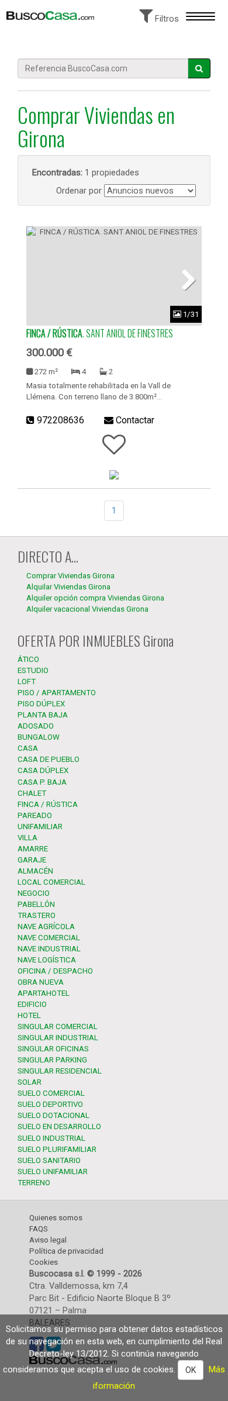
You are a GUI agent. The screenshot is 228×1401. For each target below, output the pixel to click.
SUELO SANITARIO (49, 1160)
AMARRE (33, 848)
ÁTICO (28, 659)
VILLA (27, 837)
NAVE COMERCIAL (49, 937)
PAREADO (35, 815)
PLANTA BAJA (43, 714)
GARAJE (32, 859)
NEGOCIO (34, 893)
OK (190, 1370)
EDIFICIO (32, 1004)
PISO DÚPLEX (41, 703)
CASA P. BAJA (42, 782)
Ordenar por (79, 190)
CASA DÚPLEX (43, 770)
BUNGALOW (39, 737)
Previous (44, 279)
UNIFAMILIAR (40, 826)
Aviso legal (48, 1240)
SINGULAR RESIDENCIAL (60, 1071)
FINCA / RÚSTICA (48, 804)
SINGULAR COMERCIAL (58, 1026)
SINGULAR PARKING (52, 1059)
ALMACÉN (35, 871)
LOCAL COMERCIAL (51, 882)
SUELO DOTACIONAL (53, 1115)
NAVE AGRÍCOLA (46, 926)
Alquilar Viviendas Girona (68, 586)
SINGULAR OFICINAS (53, 1048)
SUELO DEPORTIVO (50, 1104)
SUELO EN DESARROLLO (59, 1126)
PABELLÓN (36, 904)
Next (184, 279)
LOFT (27, 681)
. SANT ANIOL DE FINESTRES (99, 333)
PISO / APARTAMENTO (57, 692)
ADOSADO (36, 726)
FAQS (38, 1228)
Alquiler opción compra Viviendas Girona (95, 597)
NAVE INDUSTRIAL (49, 948)
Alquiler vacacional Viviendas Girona (87, 609)
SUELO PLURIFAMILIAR (57, 1149)
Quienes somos (55, 1217)
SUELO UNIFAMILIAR (53, 1171)
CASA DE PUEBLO (49, 759)
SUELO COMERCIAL (51, 1093)
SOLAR (30, 1082)
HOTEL (29, 1015)
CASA (28, 748)
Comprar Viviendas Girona (70, 575)
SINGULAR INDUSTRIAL (58, 1037)
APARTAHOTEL (44, 993)
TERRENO (34, 1182)
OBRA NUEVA (41, 982)
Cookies (43, 1262)
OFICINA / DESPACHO (55, 971)
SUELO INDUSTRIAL (51, 1138)
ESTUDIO (33, 670)
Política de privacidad (66, 1251)
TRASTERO (37, 915)
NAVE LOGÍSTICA (47, 959)
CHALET (32, 793)
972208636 (60, 420)
